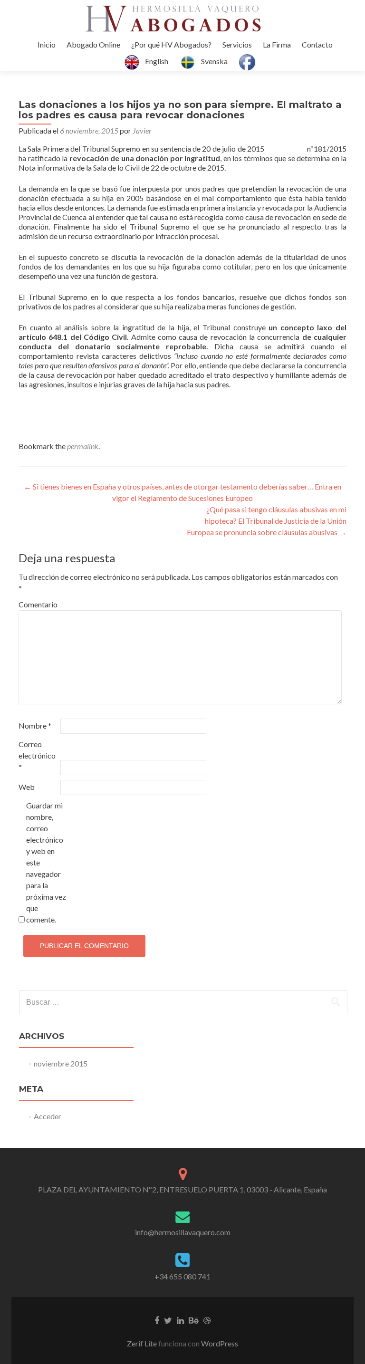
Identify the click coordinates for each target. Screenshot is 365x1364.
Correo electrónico (37, 755)
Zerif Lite (142, 1343)
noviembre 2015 (60, 1063)
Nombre (35, 725)
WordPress (219, 1343)
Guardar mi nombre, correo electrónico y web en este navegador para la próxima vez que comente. (46, 862)
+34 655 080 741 (182, 1276)
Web (27, 786)
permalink (82, 446)
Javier (142, 130)
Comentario (38, 604)
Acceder (47, 1116)
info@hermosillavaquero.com (183, 1232)
